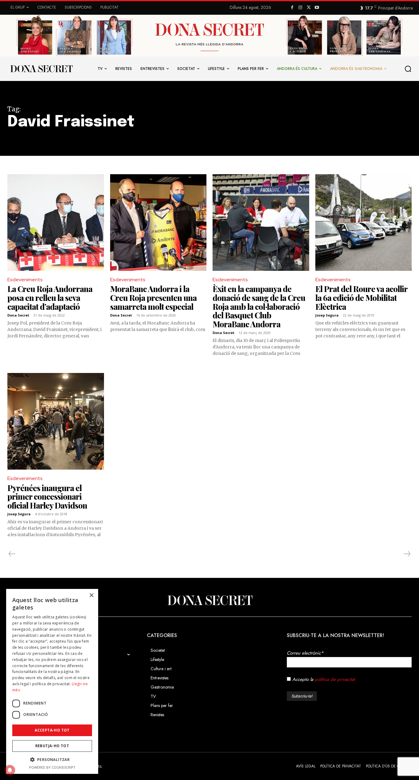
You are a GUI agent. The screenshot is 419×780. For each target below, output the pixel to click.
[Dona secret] (41, 68)
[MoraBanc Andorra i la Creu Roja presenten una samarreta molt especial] (158, 222)
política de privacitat (335, 679)
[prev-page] (12, 554)
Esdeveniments (25, 279)
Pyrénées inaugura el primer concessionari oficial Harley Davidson (47, 496)
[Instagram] (300, 7)
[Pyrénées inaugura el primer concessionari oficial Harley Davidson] (55, 421)
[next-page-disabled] (407, 554)
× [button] (91, 595)
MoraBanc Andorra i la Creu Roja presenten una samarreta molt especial (153, 297)
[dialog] (52, 681)
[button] (409, 69)
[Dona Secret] (209, 600)
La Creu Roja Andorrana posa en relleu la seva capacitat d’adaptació (49, 297)
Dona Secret (18, 315)
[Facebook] (292, 7)
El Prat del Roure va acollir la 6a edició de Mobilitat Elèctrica (361, 297)
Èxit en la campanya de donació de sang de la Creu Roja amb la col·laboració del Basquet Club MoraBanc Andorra (259, 306)
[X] (308, 7)
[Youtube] (317, 7)
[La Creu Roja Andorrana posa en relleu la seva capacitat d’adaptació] (55, 222)
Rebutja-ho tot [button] (52, 745)
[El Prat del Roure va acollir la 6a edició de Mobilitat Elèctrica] (363, 222)
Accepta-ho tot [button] (52, 730)
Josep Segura (327, 315)
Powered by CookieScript (52, 767)
